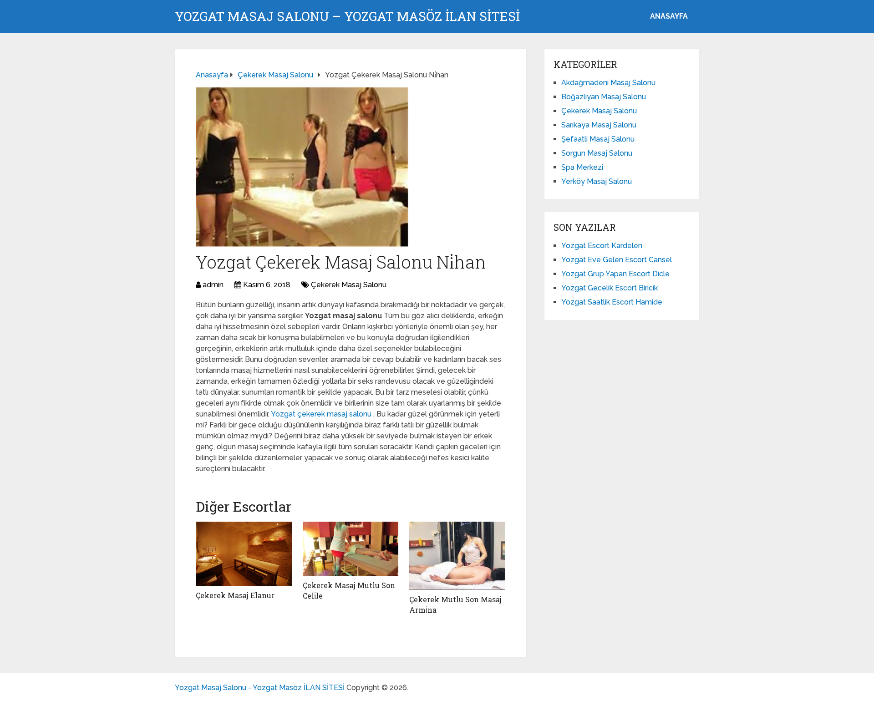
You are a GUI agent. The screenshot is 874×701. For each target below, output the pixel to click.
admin (213, 284)
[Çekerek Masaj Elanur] (244, 554)
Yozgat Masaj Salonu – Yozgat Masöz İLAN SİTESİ (347, 16)
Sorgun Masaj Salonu (596, 153)
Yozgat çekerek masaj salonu (322, 414)
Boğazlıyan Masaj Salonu (603, 96)
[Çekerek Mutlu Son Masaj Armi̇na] (457, 556)
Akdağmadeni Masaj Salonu (608, 82)
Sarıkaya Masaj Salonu (598, 125)
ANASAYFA (669, 16)
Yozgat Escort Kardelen (601, 245)
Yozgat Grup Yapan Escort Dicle (615, 273)
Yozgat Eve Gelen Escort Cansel (616, 259)
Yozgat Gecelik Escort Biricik (609, 288)
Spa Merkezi (582, 167)
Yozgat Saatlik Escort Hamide (611, 302)
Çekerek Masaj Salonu (348, 284)
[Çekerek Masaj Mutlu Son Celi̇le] (351, 549)
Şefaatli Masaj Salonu (598, 139)
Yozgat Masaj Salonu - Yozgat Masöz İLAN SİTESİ (260, 687)
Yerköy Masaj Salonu (596, 181)
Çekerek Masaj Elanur (235, 595)
